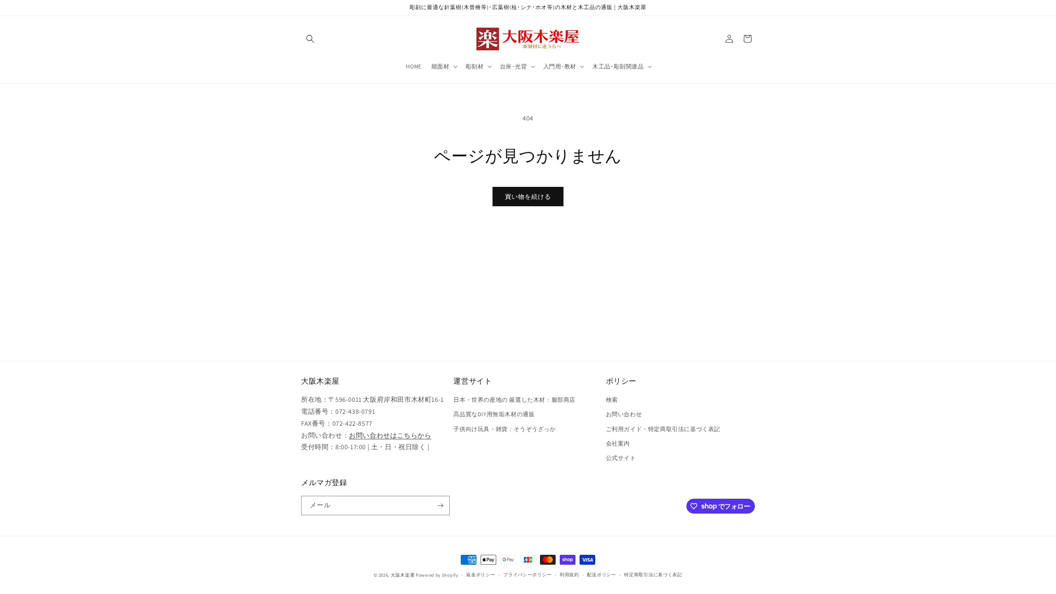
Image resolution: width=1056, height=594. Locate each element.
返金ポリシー (480, 575)
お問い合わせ (624, 414)
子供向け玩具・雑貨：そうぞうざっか (504, 429)
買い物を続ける (528, 196)
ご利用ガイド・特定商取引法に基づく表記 (663, 429)
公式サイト (621, 458)
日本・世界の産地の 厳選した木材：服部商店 (514, 399)
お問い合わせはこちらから (390, 435)
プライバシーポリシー (527, 575)
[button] (310, 39)
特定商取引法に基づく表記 (653, 575)
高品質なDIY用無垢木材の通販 (494, 414)
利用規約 (569, 575)
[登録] (440, 505)
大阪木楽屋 (403, 575)
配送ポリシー (601, 575)
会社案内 (618, 443)
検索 (612, 399)
